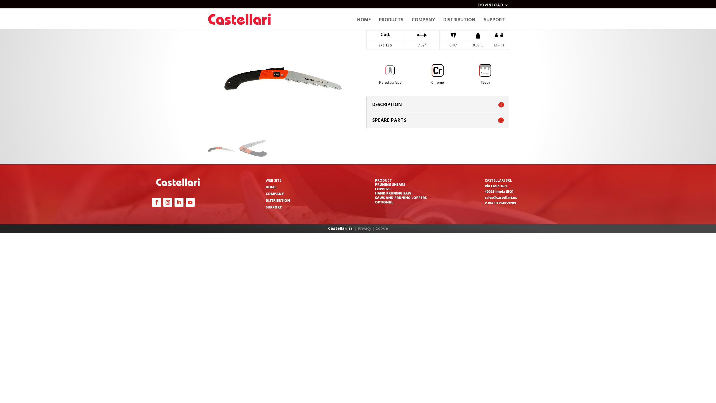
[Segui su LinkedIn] (179, 202)
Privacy (364, 228)
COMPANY (275, 193)
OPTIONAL (384, 202)
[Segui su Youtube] (190, 202)
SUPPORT (274, 207)
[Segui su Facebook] (156, 202)
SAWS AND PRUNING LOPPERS (401, 197)
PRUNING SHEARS (390, 184)
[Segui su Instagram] (167, 202)
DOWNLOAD (490, 5)
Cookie (382, 228)
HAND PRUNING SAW (393, 193)
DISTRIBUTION (278, 200)
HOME (271, 187)
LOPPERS (382, 189)
